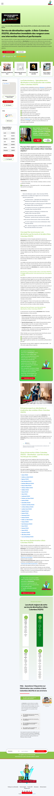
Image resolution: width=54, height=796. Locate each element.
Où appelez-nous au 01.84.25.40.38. (27, 754)
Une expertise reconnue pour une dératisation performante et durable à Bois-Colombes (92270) (38, 208)
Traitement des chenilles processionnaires (29, 563)
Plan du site (34, 793)
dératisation (42, 87)
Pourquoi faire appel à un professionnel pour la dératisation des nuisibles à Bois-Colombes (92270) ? (38, 204)
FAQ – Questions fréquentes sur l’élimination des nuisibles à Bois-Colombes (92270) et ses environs (38, 226)
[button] (9, 121)
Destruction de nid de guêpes (27, 557)
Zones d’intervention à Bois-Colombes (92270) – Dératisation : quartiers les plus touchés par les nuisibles (37, 216)
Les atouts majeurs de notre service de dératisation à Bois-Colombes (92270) (38, 222)
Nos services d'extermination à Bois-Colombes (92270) (37, 219)
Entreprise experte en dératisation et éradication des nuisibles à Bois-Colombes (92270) (36, 212)
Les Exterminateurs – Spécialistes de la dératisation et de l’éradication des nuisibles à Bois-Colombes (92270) (37, 200)
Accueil (3, 26)
